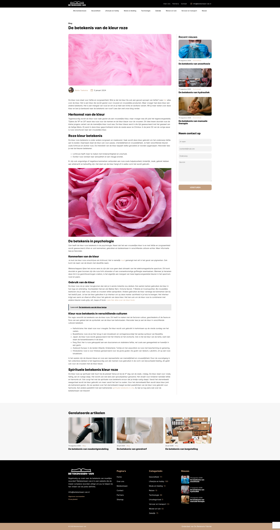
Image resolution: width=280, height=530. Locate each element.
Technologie (145, 11)
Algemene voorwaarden (76, 496)
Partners (175, 4)
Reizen (204, 11)
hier (165, 100)
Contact (184, 4)
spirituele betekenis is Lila (123, 388)
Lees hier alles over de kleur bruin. (121, 300)
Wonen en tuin (171, 11)
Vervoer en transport (189, 11)
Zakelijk (158, 11)
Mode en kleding (130, 11)
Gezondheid (95, 11)
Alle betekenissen (79, 11)
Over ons (167, 4)
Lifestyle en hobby (112, 11)
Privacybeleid (72, 499)
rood (123, 260)
